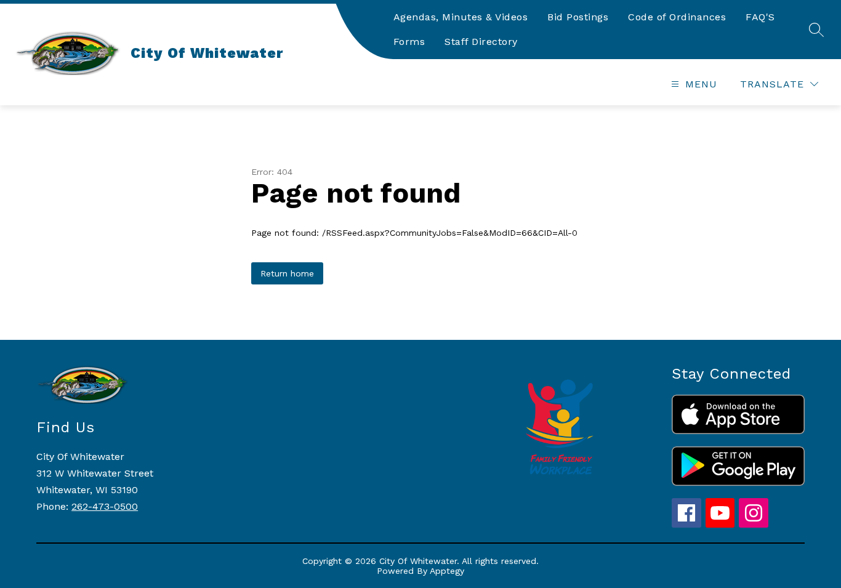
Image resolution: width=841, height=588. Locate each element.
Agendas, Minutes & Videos (460, 17)
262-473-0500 (104, 506)
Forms (409, 41)
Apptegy (447, 571)
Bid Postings (577, 17)
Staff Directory (481, 41)
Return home (287, 273)
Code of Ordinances (677, 17)
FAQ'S (760, 17)
